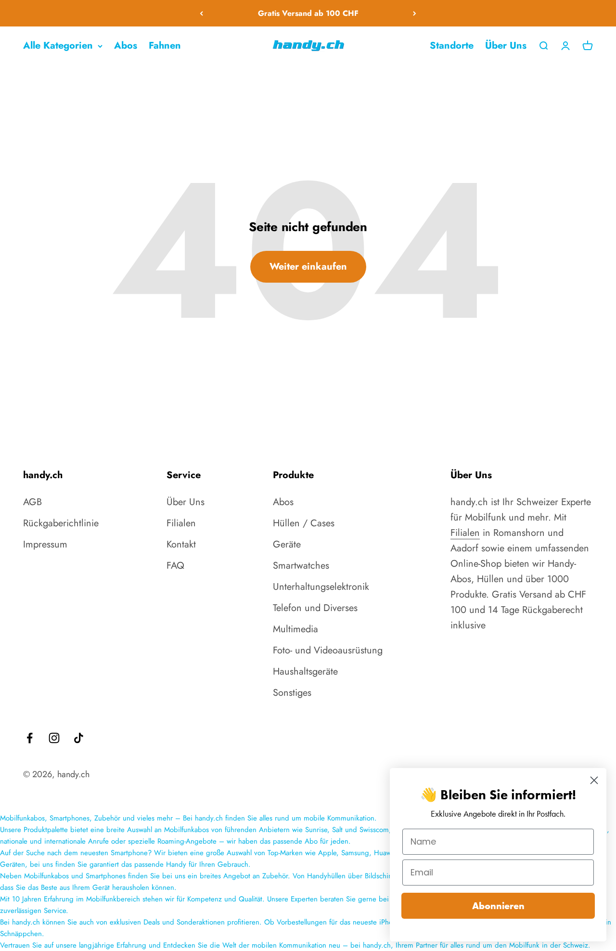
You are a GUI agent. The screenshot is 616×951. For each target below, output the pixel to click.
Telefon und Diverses (315, 608)
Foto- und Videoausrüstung (328, 650)
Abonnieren (498, 905)
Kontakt (181, 544)
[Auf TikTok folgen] (78, 737)
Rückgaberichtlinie (61, 523)
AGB (32, 502)
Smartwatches (301, 566)
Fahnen (165, 45)
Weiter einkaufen (308, 267)
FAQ (175, 566)
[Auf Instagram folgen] (54, 737)
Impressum (45, 544)
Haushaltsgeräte (305, 671)
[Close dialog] (594, 780)
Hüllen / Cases (303, 523)
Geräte (287, 544)
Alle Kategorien (58, 45)
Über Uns (505, 45)
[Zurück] (201, 13)
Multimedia (295, 629)
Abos (125, 45)
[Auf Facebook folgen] (29, 737)
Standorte (452, 45)
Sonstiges (292, 693)
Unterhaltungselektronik (321, 587)
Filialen (181, 523)
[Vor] (414, 13)
